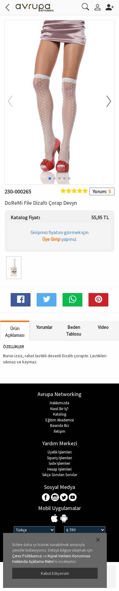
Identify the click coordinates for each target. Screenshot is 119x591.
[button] (105, 102)
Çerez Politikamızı (27, 556)
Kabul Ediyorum (55, 573)
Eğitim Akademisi (59, 420)
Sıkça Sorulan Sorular (59, 474)
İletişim (59, 431)
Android (64, 518)
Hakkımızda (59, 403)
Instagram (55, 497)
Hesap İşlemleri (59, 469)
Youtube (72, 497)
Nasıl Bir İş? (59, 408)
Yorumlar (44, 327)
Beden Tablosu (73, 330)
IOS (55, 518)
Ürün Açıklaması (14, 331)
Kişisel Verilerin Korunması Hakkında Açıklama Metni (51, 558)
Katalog (59, 414)
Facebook (46, 497)
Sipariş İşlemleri (59, 458)
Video (103, 327)
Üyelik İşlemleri (60, 452)
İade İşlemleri (59, 463)
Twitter (64, 497)
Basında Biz (59, 425)
